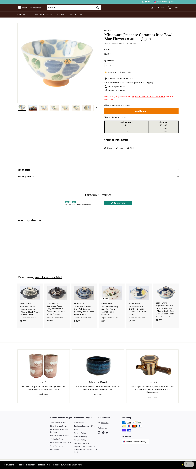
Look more (43, 394)
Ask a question (25, 176)
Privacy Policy (80, 433)
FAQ (76, 429)
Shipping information (116, 139)
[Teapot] (152, 365)
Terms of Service (81, 443)
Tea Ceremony (57, 446)
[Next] (95, 107)
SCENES (60, 14)
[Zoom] (57, 63)
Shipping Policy (80, 436)
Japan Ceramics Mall (114, 43)
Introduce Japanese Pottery (59, 430)
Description (24, 169)
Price (106, 49)
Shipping (107, 105)
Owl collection (56, 439)
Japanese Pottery (42, 14)
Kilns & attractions (58, 426)
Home (106, 30)
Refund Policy (80, 440)
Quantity (109, 60)
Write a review (118, 203)
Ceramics (22, 14)
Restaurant (55, 449)
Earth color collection (59, 435)
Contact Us (75, 14)
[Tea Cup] (43, 365)
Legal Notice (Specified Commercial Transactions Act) (85, 449)
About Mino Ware (58, 422)
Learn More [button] (77, 465)
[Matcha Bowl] (98, 365)
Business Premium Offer (60, 442)
